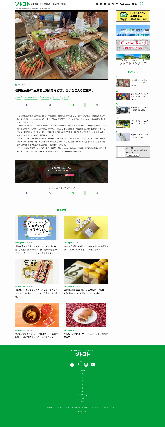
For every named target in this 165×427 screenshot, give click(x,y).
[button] (26, 105)
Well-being (125, 3)
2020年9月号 (45, 98)
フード (66, 98)
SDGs (134, 3)
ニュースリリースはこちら (63, 407)
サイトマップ (114, 407)
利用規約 (86, 407)
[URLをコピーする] (97, 105)
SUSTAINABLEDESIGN (30, 98)
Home (16, 8)
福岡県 (19, 98)
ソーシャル (56, 98)
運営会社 (106, 407)
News (82, 402)
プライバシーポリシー (96, 407)
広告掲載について (76, 407)
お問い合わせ (50, 407)
